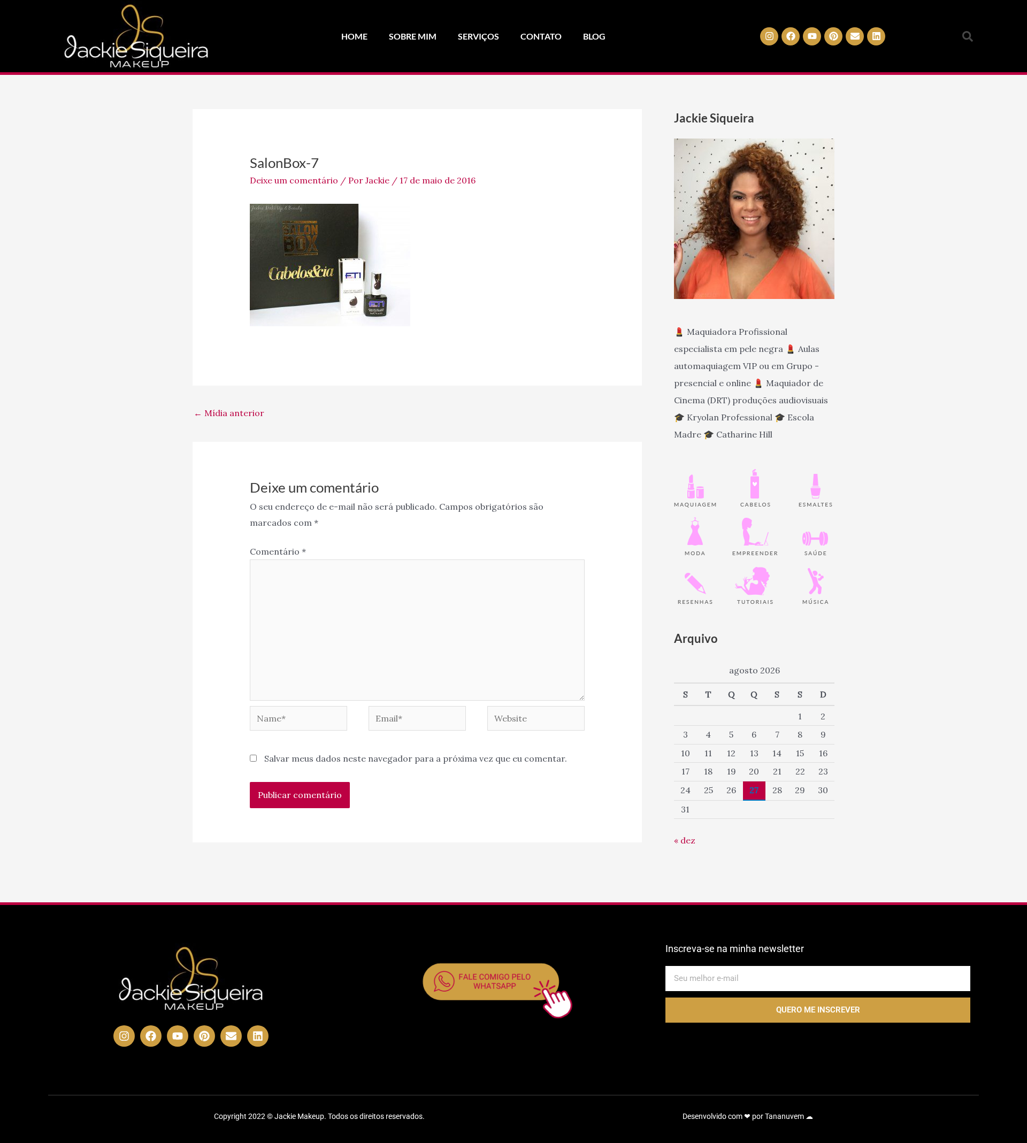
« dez (684, 840)
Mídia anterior (229, 413)
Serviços (478, 36)
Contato (541, 36)
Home (354, 36)
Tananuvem (784, 1116)
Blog (594, 36)
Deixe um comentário (294, 180)
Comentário (278, 551)
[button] (967, 36)
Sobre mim (412, 36)
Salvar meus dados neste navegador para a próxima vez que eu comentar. (415, 758)
